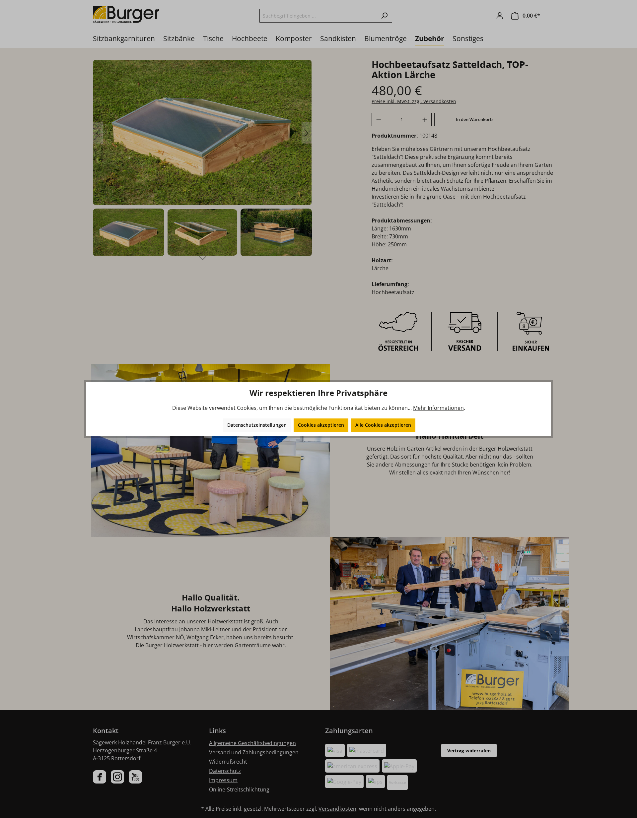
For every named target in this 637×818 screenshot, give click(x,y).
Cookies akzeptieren (321, 425)
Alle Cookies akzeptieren (383, 425)
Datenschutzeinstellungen (257, 425)
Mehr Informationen (438, 407)
